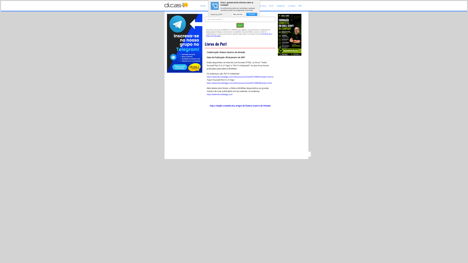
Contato (291, 6)
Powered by (214, 14)
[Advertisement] (240, 130)
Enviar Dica (261, 6)
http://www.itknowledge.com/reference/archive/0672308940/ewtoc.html (239, 83)
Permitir (252, 14)
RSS (300, 6)
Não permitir (238, 14)
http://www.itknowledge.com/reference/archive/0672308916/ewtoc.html (239, 76)
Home (203, 6)
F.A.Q (271, 6)
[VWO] (220, 14)
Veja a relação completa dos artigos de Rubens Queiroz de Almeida (240, 105)
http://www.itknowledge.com (220, 94)
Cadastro (281, 6)
